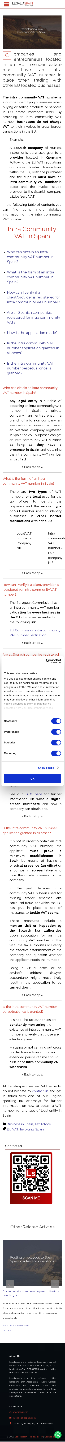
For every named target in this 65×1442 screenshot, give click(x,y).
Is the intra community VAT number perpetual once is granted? (30, 368)
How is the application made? (32, 333)
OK (32, 778)
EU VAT (12, 1129)
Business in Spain (20, 1124)
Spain (39, 1129)
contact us (40, 1091)
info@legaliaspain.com (22, 1417)
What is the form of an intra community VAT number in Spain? (30, 277)
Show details (46, 767)
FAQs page (33, 794)
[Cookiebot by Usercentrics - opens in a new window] (46, 661)
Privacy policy (36, 1436)
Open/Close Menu (6, 4)
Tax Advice (42, 1124)
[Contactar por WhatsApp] (58, 1435)
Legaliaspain (21, 1436)
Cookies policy (51, 1436)
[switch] (56, 732)
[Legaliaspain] (22, 4)
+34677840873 (18, 1412)
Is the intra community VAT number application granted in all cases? (33, 348)
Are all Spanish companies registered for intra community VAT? (33, 317)
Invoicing (27, 1129)
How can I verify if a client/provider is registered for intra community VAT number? (33, 297)
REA (9, 1330)
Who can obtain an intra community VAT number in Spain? (30, 257)
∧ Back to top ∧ (32, 467)
